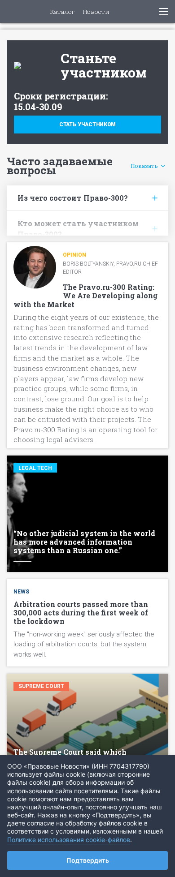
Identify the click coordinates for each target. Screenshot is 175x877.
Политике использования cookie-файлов (68, 839)
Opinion (74, 255)
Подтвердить (87, 860)
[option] (87, 413)
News (21, 592)
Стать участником (87, 124)
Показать (144, 165)
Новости (96, 12)
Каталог (62, 12)
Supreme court (41, 686)
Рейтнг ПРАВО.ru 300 (14, 11)
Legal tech (35, 468)
